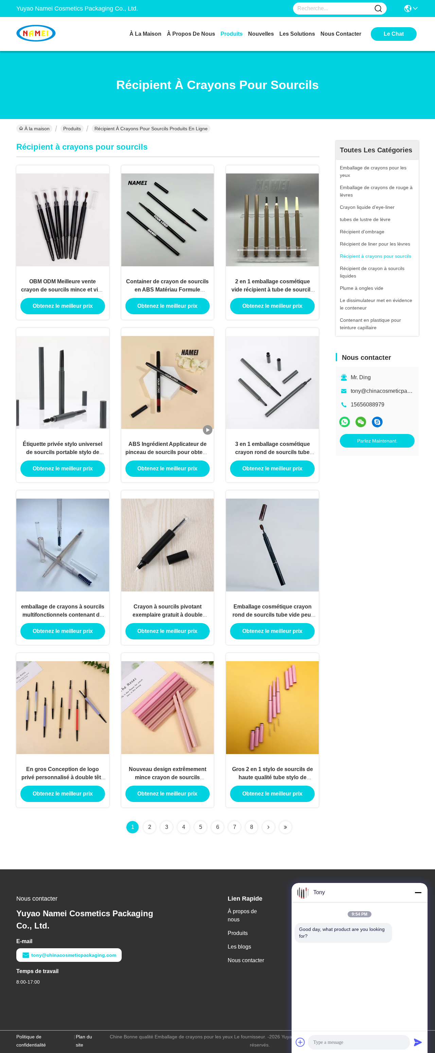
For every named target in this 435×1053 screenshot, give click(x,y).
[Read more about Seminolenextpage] (268, 827)
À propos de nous (191, 34)
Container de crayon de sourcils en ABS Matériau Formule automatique (167, 290)
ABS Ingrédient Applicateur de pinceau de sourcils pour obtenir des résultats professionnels (167, 452)
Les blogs (239, 947)
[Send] (418, 1042)
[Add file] (300, 1042)
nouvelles (261, 34)
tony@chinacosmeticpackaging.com (73, 955)
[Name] (378, 8)
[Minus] (418, 892)
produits (232, 34)
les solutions (297, 34)
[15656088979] (377, 422)
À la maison (145, 34)
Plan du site (84, 1041)
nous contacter (340, 34)
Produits (72, 128)
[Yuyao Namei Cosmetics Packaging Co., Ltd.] (53, 34)
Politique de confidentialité (31, 1041)
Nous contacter (246, 960)
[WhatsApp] (344, 422)
